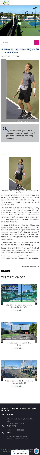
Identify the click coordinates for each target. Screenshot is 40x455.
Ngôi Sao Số (31, 452)
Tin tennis (16, 56)
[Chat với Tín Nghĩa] (36, 451)
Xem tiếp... (19, 310)
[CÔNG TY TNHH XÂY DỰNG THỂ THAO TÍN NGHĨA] (6, 2)
